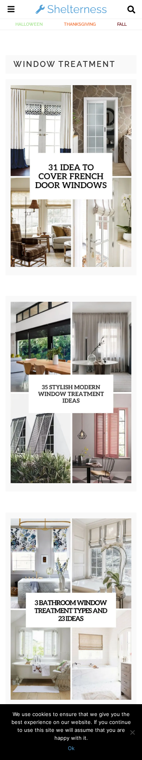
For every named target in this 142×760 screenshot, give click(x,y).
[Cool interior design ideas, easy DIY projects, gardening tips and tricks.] (71, 13)
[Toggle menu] (11, 10)
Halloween (29, 24)
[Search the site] (131, 10)
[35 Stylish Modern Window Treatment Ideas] (71, 481)
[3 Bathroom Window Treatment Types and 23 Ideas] (71, 698)
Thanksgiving (80, 24)
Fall (122, 24)
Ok (71, 748)
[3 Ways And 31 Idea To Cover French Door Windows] (71, 265)
